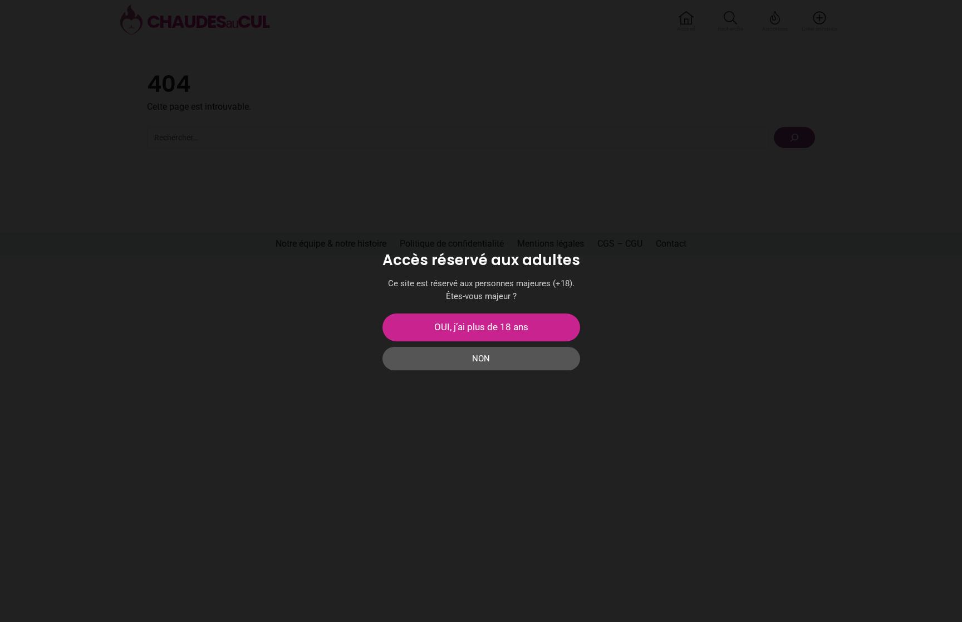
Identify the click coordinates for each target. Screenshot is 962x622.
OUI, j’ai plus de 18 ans (481, 326)
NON (481, 359)
